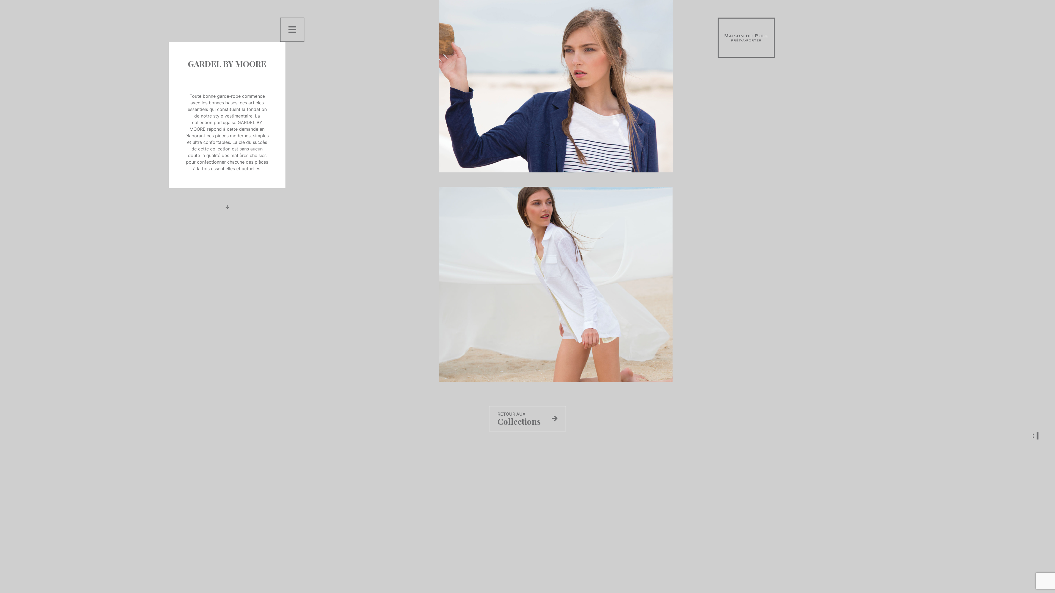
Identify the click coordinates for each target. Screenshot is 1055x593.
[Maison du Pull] (746, 37)
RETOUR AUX (519, 419)
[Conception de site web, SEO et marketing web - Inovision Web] (1019, 436)
